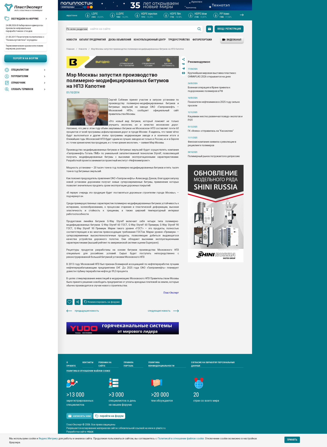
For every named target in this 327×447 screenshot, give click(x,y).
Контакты (87, 362)
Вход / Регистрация (229, 28)
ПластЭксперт (171, 292)
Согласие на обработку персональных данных (213, 364)
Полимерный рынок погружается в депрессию (214, 156)
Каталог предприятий (92, 39)
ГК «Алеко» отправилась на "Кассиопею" (211, 130)
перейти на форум (111, 416)
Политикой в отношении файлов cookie (181, 438)
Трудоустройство (179, 39)
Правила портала (128, 364)
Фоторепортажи (202, 39)
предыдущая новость (87, 310)
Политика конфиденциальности (161, 364)
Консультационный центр (150, 39)
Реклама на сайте (104, 364)
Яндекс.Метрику (48, 438)
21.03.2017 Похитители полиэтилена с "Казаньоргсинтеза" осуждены (25, 38)
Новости (71, 39)
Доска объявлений (119, 39)
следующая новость (159, 310)
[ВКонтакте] (183, 64)
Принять (292, 439)
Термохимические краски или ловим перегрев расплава (24, 47)
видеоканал (234, 39)
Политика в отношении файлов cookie (88, 371)
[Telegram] (183, 68)
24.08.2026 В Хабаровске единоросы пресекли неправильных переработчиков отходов (24, 28)
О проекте (71, 364)
